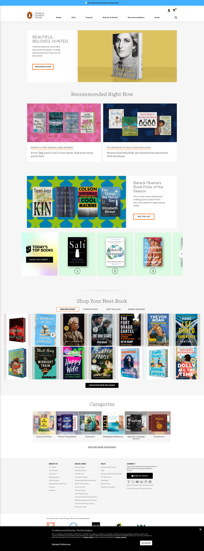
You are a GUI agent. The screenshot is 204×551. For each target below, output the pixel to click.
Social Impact (54, 480)
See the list (144, 216)
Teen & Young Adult (67, 436)
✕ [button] (200, 530)
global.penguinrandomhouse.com (140, 485)
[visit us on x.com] (133, 482)
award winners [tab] (136, 309)
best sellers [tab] (113, 309)
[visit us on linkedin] (141, 482)
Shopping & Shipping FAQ (111, 474)
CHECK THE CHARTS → (39, 259)
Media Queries (80, 470)
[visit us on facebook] (128, 482)
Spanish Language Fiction (136, 437)
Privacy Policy (80, 490)
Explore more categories (102, 447)
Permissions (105, 484)
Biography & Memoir (113, 436)
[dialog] (102, 538)
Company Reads (81, 477)
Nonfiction (159, 436)
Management (54, 477)
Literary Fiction (44, 436)
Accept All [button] (146, 543)
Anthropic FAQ (80, 507)
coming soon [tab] (90, 309)
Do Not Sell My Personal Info (86, 497)
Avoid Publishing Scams (84, 503)
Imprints (52, 490)
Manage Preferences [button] (61, 544)
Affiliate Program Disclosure (86, 500)
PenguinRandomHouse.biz (85, 480)
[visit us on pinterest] (146, 482)
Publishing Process (108, 467)
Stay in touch (140, 476)
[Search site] (176, 17)
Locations (53, 474)
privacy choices (121, 537)
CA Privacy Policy (81, 494)
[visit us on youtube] (137, 482)
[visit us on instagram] (150, 482)
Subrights (105, 480)
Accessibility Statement (58, 484)
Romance (90, 436)
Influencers (79, 474)
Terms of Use (80, 487)
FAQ (102, 470)
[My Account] (169, 9)
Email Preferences (82, 484)
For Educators (106, 477)
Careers (52, 487)
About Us (53, 464)
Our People (53, 470)
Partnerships (80, 467)
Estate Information (108, 487)
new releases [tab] (67, 309)
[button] (59, 17)
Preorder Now (43, 66)
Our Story (52, 467)
